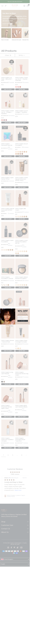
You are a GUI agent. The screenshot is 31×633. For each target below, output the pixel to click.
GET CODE (22, 320)
